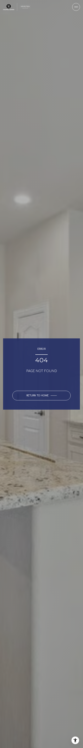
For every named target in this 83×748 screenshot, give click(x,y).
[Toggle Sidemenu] (76, 7)
